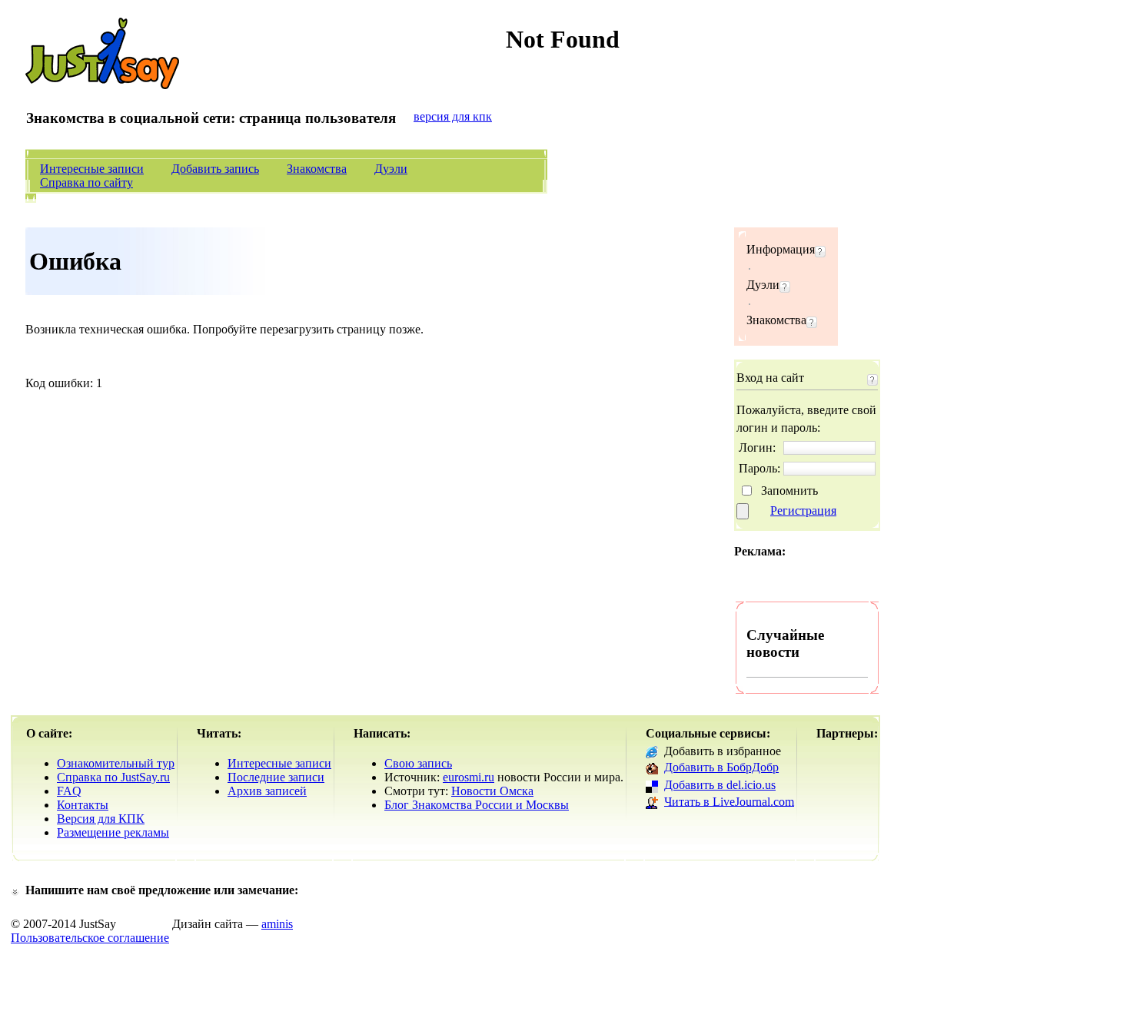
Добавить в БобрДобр (721, 767)
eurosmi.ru (468, 777)
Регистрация (803, 510)
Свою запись (418, 763)
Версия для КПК (101, 818)
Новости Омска (492, 790)
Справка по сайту (86, 182)
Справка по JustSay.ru (113, 777)
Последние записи (276, 777)
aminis (277, 923)
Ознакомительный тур (115, 763)
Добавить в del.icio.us (720, 784)
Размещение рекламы (113, 832)
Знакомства (317, 168)
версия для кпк (453, 116)
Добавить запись (215, 168)
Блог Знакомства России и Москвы (476, 804)
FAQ (69, 790)
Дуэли (390, 168)
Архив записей (267, 790)
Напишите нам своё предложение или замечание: (161, 890)
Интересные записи (92, 168)
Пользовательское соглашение (90, 937)
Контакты (82, 804)
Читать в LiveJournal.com (729, 800)
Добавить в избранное (722, 751)
